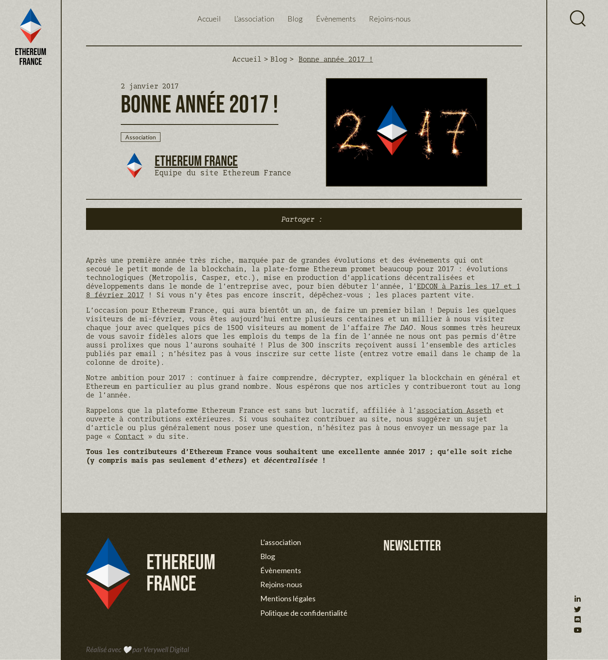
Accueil (209, 18)
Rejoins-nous (390, 18)
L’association (254, 18)
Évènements (336, 18)
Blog (295, 18)
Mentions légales (288, 598)
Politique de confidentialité (303, 612)
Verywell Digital (166, 649)
